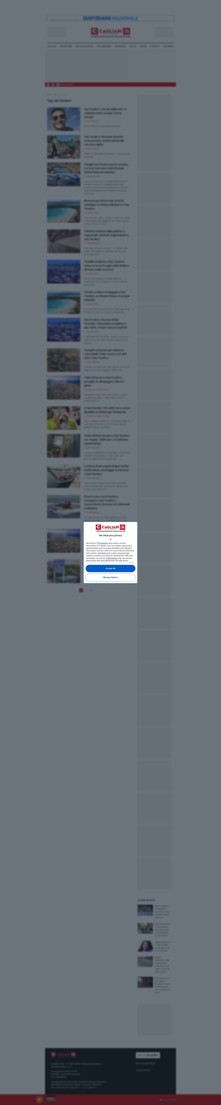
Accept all (110, 568)
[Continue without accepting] (110, 539)
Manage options (110, 577)
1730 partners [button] (102, 543)
